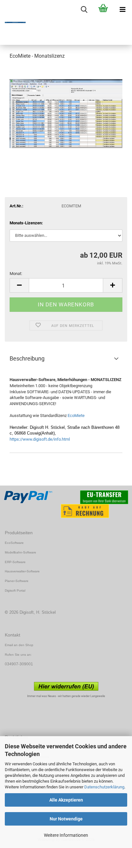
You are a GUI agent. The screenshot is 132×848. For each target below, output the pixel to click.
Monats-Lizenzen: (26, 222)
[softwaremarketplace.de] (13, 22)
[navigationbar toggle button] (122, 9)
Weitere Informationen (66, 835)
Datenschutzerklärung (104, 787)
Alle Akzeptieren (66, 799)
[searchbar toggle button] (84, 9)
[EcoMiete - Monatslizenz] (66, 113)
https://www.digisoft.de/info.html (40, 439)
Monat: (16, 273)
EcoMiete (76, 415)
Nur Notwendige (66, 818)
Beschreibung (27, 358)
